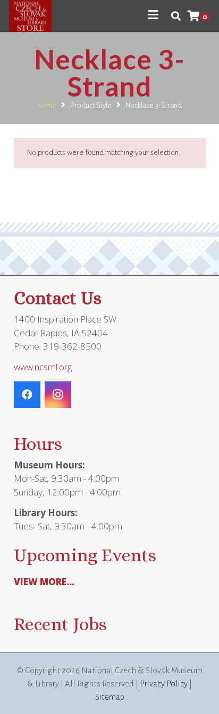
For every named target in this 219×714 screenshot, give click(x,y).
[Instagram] (58, 394)
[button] (152, 15)
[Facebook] (27, 394)
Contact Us (58, 298)
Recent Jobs (60, 624)
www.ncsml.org (43, 367)
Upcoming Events (85, 555)
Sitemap (109, 696)
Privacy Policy (164, 683)
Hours (38, 443)
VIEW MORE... (44, 582)
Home (46, 105)
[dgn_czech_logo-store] (30, 16)
